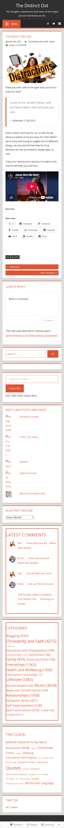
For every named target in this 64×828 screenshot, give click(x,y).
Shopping (35, 768)
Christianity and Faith (38, 41)
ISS (40, 758)
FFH (8, 257)
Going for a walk (29, 416)
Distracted (12, 267)
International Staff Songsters (22, 757)
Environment (39, 654)
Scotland (25, 769)
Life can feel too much (39, 573)
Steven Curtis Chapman (16, 774)
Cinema (10, 646)
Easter (10, 753)
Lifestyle (19, 679)
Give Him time (28, 473)
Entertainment (16, 654)
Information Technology (24, 674)
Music (52, 41)
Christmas (45, 747)
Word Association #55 (33, 493)
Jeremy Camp (48, 758)
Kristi (21, 558)
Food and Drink (41, 659)
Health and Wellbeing (29, 669)
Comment (48, 320)
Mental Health (19, 686)
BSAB (25, 748)
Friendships (21, 664)
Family (15, 659)
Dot (20, 543)
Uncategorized (15, 714)
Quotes (15, 257)
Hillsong (28, 753)
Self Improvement (24, 705)
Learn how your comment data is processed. (32, 335)
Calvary (33, 748)
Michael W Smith (26, 762)
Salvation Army (21, 700)
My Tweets (12, 807)
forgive (18, 753)
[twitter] (53, 23)
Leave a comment (17, 45)
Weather (35, 778)
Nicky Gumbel (42, 762)
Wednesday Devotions (15, 783)
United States (24, 779)
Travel (47, 710)
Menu (14, 24)
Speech (24, 461)
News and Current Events (27, 690)
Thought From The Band (38, 774)
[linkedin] (59, 23)
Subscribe (14, 388)
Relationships (22, 695)
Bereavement (13, 748)
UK (17, 779)
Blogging (17, 635)
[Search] (52, 354)
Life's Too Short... (30, 437)
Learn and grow (30, 273)
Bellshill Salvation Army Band (26, 742)
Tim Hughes (10, 779)
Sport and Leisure (22, 710)
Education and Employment (30, 650)
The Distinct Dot (32, 5)
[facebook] (47, 23)
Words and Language (39, 783)
